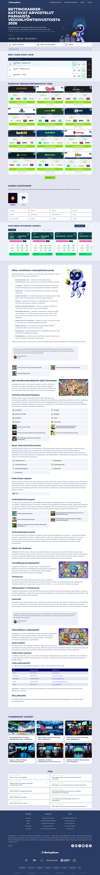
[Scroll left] (8, 244)
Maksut (28, 821)
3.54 (69, 245)
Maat (28, 823)
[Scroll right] (91, 244)
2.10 (64, 248)
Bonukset (28, 818)
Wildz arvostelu (78, 171)
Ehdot (73, 872)
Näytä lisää (49, 177)
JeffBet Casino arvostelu (50, 148)
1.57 (41, 248)
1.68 (26, 245)
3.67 (69, 248)
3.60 (73, 245)
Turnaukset (28, 826)
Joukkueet (28, 828)
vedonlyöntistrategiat (24, 502)
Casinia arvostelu (22, 171)
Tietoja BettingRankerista (70, 818)
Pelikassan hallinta (48, 826)
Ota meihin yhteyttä (69, 826)
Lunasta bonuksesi (22, 102)
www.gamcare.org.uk (57, 675)
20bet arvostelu (78, 126)
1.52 (41, 245)
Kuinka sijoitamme (70, 823)
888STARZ (12, 248)
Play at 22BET (19, 254)
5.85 (50, 245)
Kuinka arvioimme (70, 821)
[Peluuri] (41, 860)
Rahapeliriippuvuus (18, 872)
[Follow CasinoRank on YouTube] (83, 845)
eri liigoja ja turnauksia (77, 402)
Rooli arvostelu (50, 104)
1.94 (87, 248)
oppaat (82, 2)
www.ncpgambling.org (57, 678)
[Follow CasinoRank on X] (79, 845)
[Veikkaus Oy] (26, 860)
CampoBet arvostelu (50, 126)
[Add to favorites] (10, 62)
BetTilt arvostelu (22, 148)
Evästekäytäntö (31, 872)
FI (9, 845)
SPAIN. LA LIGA (36, 229)
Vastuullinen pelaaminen (48, 823)
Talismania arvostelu (22, 104)
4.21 (22, 248)
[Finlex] (34, 860)
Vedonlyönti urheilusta (70, 2)
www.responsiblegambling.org (59, 681)
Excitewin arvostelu (78, 104)
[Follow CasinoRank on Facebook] (72, 845)
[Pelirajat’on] (51, 860)
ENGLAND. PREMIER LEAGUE (24, 229)
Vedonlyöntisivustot (55, 2)
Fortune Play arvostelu (21, 126)
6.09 (50, 248)
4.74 (18, 245)
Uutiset (90, 2)
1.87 (87, 245)
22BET (12, 245)
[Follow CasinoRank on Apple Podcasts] (90, 845)
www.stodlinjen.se (56, 684)
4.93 (18, 248)
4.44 (45, 245)
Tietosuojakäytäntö (45, 872)
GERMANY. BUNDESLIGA (47, 229)
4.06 (22, 245)
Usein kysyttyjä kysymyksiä (48, 828)
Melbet (12, 250)
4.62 (45, 248)
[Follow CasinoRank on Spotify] (86, 845)
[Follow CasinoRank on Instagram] (76, 845)
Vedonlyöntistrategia (48, 818)
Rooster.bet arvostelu (78, 148)
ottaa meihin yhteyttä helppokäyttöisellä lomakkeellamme (55, 699)
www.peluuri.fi (55, 673)
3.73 (73, 248)
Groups (89, 225)
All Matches (12, 229)
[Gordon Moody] (65, 860)
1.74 (26, 248)
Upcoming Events (80, 225)
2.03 (64, 245)
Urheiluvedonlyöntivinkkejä (48, 821)
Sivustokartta (70, 828)
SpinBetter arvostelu (50, 171)
